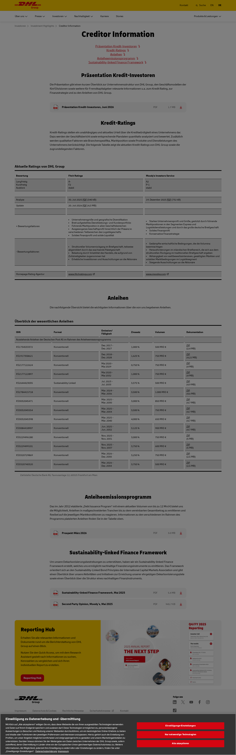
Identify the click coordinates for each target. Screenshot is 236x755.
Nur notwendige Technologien (180, 734)
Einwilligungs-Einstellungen (180, 725)
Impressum (63, 751)
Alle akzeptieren (180, 743)
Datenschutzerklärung (46, 751)
